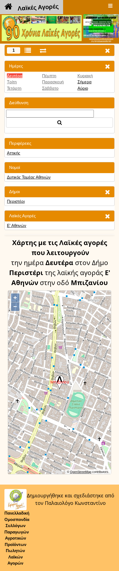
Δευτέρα (14, 75)
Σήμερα (84, 81)
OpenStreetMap (80, 471)
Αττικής (13, 153)
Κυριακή (85, 75)
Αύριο (82, 88)
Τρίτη (12, 81)
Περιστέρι (16, 201)
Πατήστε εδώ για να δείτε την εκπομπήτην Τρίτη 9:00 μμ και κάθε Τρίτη (101, 40)
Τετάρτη (14, 88)
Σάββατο (50, 88)
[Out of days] (43, 50)
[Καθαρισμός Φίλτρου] (107, 66)
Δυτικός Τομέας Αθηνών (29, 177)
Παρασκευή (53, 81)
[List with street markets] (27, 50)
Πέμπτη (49, 75)
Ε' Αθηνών (16, 225)
